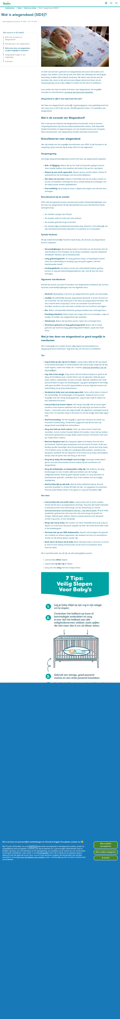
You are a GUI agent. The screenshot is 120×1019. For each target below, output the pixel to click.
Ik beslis (105, 858)
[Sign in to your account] (106, 3)
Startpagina (10, 8)
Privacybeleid (43, 853)
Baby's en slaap (30, 8)
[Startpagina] (7, 3)
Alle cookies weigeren (106, 852)
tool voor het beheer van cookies (30, 857)
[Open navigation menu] (116, 3)
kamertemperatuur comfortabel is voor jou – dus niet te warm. (71, 511)
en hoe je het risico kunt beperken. (78, 92)
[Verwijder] (111, 3)
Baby (19, 8)
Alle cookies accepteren (105, 845)
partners (33, 846)
